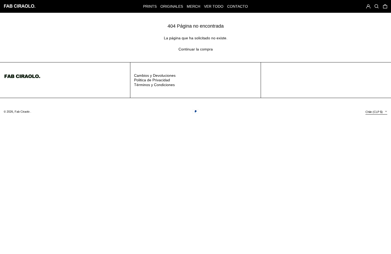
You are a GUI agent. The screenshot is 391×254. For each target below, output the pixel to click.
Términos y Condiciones (154, 85)
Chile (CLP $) (374, 111)
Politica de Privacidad (152, 80)
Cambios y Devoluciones (155, 75)
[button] (385, 6)
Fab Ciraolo (22, 111)
